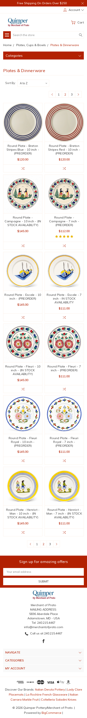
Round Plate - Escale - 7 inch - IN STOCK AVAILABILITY (64, 298)
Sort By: (10, 83)
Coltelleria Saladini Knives (58, 699)
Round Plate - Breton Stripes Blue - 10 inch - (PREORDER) (23, 149)
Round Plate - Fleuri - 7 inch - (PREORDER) (64, 368)
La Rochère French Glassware (46, 694)
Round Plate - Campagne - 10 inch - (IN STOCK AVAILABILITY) (23, 221)
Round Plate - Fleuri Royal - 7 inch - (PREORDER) (64, 442)
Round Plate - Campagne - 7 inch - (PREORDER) (64, 221)
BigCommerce (51, 713)
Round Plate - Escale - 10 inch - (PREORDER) (22, 296)
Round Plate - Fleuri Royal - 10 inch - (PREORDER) (23, 442)
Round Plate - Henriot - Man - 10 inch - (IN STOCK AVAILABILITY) (23, 513)
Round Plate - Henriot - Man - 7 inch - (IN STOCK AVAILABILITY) (64, 513)
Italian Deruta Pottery (50, 689)
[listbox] (33, 83)
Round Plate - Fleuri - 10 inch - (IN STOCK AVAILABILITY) (22, 370)
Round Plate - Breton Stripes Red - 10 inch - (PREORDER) (64, 149)
